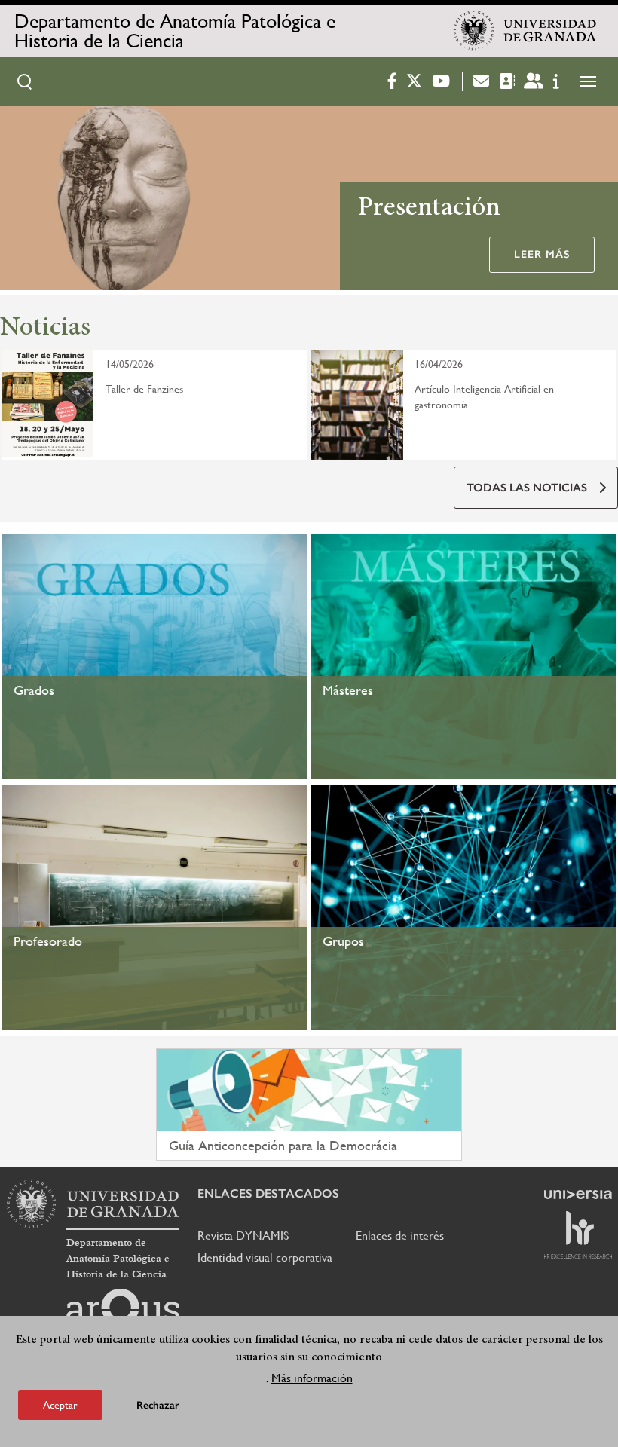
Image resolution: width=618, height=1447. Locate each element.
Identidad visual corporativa (264, 1257)
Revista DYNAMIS (243, 1235)
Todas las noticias (527, 487)
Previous (18, 200)
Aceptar (60, 1405)
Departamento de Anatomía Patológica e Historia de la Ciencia (174, 30)
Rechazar (157, 1405)
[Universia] (578, 1194)
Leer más (542, 254)
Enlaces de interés (400, 1235)
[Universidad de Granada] (525, 31)
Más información (312, 1378)
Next (600, 200)
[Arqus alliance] (122, 1313)
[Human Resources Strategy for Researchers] (578, 1234)
